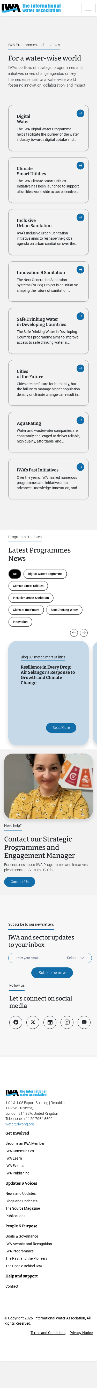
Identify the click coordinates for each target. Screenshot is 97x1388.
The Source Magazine (22, 1208)
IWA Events (14, 1165)
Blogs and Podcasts (21, 1201)
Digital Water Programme (45, 574)
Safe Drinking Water (64, 610)
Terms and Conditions (48, 1333)
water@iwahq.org (19, 1124)
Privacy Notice (81, 1333)
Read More (61, 727)
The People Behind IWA (23, 1266)
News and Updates (20, 1193)
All (15, 574)
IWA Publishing (17, 1173)
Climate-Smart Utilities (28, 586)
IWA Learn (13, 1158)
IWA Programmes (19, 1251)
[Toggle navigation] (88, 8)
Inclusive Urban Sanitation (31, 598)
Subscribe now (52, 972)
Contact (11, 1286)
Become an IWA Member (24, 1143)
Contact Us (20, 882)
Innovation (20, 622)
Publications (15, 1216)
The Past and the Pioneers (26, 1258)
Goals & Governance (21, 1236)
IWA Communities (19, 1151)
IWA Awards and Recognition (28, 1244)
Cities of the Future (26, 610)
